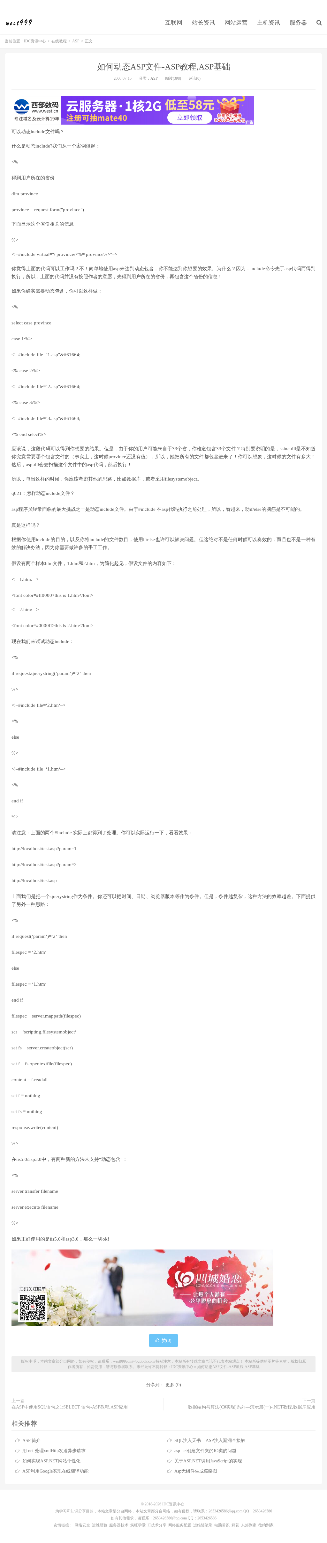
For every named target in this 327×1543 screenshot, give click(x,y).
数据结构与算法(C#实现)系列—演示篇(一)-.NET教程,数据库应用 (252, 1407)
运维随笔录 (202, 1525)
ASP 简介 (31, 1440)
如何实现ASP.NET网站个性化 (51, 1461)
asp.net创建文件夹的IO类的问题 (205, 1450)
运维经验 (99, 1525)
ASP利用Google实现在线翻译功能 (55, 1471)
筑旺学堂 (138, 1525)
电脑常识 (222, 1525)
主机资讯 (268, 22)
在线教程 (59, 41)
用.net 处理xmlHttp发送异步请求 (54, 1450)
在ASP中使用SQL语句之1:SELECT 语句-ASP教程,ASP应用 (69, 1407)
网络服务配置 (179, 1525)
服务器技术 (118, 1525)
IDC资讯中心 (19, 23)
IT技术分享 (157, 1525)
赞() (166, 1340)
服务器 (298, 22)
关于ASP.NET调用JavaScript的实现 (208, 1461)
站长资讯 (203, 22)
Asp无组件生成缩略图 (195, 1471)
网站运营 (235, 22)
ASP (76, 41)
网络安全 (82, 1525)
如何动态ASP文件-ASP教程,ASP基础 (163, 66)
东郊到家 (248, 1525)
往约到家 (266, 1525)
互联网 (173, 22)
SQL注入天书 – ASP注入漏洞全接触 (209, 1440)
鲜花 (235, 1525)
